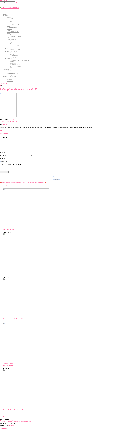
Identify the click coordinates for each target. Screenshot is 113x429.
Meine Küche (10, 72)
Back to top (3, 428)
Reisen (11, 67)
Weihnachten (10, 38)
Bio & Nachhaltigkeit (12, 39)
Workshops (9, 75)
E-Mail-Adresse (4, 155)
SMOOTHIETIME (15, 49)
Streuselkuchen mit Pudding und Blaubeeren (16, 318)
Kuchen (9, 17)
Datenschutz (10, 81)
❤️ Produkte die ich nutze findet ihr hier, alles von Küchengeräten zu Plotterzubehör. (22, 182)
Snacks (12, 54)
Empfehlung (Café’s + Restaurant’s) (19, 60)
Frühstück (9, 41)
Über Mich (6, 69)
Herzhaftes (13, 57)
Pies (11, 21)
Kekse (8, 30)
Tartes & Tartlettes (14, 24)
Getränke (9, 48)
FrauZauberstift (12, 425)
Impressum (6, 78)
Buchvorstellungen (15, 64)
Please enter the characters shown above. (10, 164)
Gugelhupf (13, 20)
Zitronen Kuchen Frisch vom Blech (8, 364)
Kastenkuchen (13, 23)
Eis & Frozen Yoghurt (15, 36)
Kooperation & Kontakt (9, 76)
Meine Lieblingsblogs (12, 73)
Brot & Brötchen (14, 45)
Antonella (11, 119)
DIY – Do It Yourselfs (15, 66)
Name (2, 152)
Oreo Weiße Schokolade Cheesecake (13, 410)
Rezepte (5, 15)
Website (2, 158)
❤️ (45, 182)
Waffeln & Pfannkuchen (13, 32)
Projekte (12, 61)
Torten (8, 26)
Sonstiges (9, 58)
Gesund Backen (14, 55)
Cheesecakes (13, 18)
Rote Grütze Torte (8, 274)
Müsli (11, 46)
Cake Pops (9, 29)
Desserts (9, 33)
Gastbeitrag (13, 63)
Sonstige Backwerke (12, 51)
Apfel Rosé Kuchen (8, 229)
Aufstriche (12, 43)
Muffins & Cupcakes (12, 27)
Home (5, 14)
